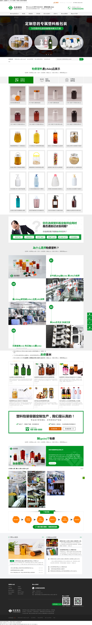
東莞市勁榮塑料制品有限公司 (56, 449)
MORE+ (82, 468)
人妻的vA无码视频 (12, 624)
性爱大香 (25, 624)
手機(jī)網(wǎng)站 (63, 2)
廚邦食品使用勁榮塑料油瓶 (41, 401)
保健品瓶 (31, 13)
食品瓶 (23, 13)
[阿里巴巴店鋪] (56, 2)
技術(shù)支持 (51, 537)
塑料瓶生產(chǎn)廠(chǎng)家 (20, 59)
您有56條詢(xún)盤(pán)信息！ (78, 2)
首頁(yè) (10, 586)
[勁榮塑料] (16, 7)
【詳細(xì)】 (69, 545)
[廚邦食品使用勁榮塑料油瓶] (36, 407)
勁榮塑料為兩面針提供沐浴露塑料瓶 (44, 377)
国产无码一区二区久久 (4, 624)
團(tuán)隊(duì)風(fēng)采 (22, 468)
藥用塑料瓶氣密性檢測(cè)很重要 (17, 570)
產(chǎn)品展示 (47, 13)
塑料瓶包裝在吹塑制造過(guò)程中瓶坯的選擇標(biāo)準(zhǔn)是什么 (63, 571)
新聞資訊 (10, 593)
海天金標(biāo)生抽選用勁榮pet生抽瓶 (69, 401)
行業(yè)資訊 (14, 537)
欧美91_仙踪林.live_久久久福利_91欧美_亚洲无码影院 (13, 0)
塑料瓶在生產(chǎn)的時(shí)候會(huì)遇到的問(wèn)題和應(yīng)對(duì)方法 (74, 541)
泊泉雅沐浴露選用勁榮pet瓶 (17, 377)
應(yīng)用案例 (64, 13)
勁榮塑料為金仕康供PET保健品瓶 (18, 401)
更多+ (81, 537)
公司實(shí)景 (11, 468)
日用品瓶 (38, 13)
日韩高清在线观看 (19, 624)
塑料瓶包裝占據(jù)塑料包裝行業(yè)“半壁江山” (27, 561)
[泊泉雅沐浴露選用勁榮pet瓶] (11, 383)
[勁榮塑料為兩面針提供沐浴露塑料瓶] (36, 383)
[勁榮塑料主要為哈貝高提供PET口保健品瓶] (61, 383)
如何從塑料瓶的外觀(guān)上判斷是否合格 (68, 549)
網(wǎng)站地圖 (69, 2)
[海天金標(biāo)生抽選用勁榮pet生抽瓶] (61, 407)
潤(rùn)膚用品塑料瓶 (39, 59)
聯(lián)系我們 (20, 593)
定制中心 (56, 13)
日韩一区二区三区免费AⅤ (32, 624)
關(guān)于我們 (74, 13)
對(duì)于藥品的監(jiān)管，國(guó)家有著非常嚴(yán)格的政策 (23, 572)
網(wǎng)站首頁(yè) (14, 13)
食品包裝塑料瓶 (30, 59)
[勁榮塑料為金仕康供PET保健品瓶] (11, 407)
